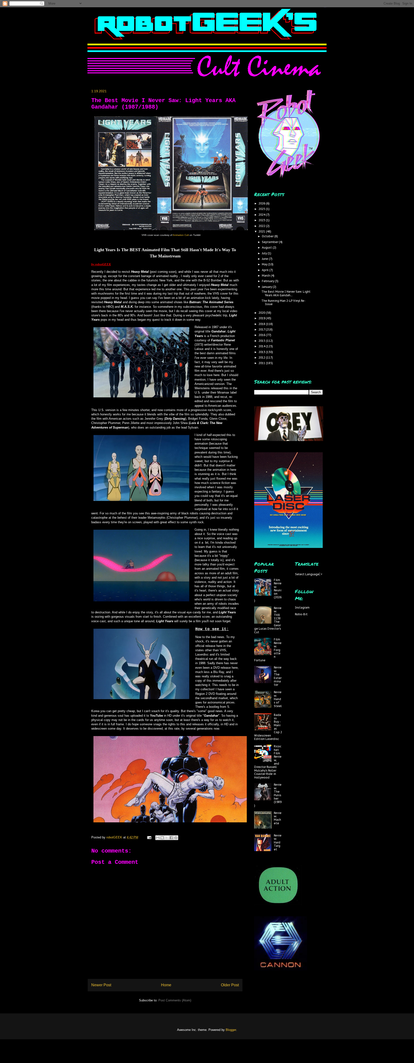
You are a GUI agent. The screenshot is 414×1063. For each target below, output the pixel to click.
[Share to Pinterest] (175, 837)
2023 (262, 220)
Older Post (230, 985)
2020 (262, 312)
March (266, 275)
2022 (262, 226)
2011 (262, 363)
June (265, 259)
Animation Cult (181, 235)
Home (166, 985)
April (265, 270)
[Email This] (157, 837)
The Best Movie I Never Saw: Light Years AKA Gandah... (285, 293)
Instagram (302, 607)
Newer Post (101, 985)
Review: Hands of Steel (278, 699)
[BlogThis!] (162, 837)
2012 (262, 357)
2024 (262, 214)
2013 (262, 352)
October (268, 236)
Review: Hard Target (278, 842)
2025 (262, 209)
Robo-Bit (301, 614)
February (268, 281)
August (267, 247)
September (270, 242)
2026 (262, 203)
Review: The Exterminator (278, 676)
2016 (262, 335)
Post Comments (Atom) (174, 1000)
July (265, 253)
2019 (262, 318)
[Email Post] (148, 837)
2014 (262, 346)
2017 (262, 329)
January (267, 287)
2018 (262, 324)
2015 (262, 341)
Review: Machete (278, 818)
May (265, 264)
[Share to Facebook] (171, 837)
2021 (262, 231)
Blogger (231, 1030)
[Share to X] (166, 837)
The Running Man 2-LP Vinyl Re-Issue (283, 302)
